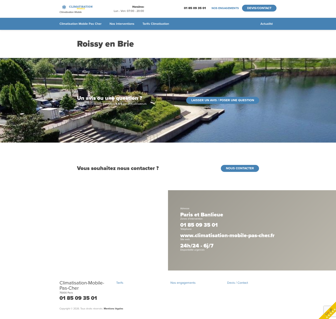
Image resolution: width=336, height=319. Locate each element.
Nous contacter (240, 168)
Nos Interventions (122, 24)
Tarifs (119, 283)
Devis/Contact (259, 8)
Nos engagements (225, 8)
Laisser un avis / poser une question (222, 100)
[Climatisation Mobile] (86, 7)
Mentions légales (113, 308)
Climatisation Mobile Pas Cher (80, 24)
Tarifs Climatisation (155, 24)
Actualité (266, 24)
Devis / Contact (237, 283)
